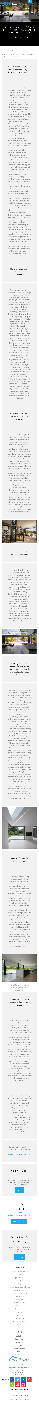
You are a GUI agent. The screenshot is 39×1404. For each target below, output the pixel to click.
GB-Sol (19, 1328)
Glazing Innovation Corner (19, 1293)
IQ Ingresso (18, 1306)
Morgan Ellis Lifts (19, 1315)
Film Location (24, 22)
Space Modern (19, 1278)
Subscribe (19, 1352)
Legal (11, 1399)
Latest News (19, 1342)
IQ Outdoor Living (19, 1290)
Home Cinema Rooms (19, 1321)
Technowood (19, 1312)
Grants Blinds (19, 1300)
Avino (19, 1274)
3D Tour (19, 1345)
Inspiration (18, 1336)
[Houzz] (12, 1384)
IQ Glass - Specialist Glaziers (19, 1271)
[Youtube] (17, 1384)
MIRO (19, 1325)
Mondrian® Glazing (19, 1303)
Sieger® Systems (19, 1284)
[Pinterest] (29, 1379)
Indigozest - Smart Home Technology (19, 1287)
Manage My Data (24, 1399)
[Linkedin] (23, 1379)
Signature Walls (19, 1296)
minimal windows (19, 1318)
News (27, 8)
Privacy (16, 1399)
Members (26, 17)
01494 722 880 (19, 1213)
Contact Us (25, 30)
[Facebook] (12, 1379)
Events (27, 26)
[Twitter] (17, 1379)
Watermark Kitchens (19, 1281)
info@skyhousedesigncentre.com (19, 1154)
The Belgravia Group (19, 1309)
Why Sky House (23, 4)
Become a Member (22, 13)
